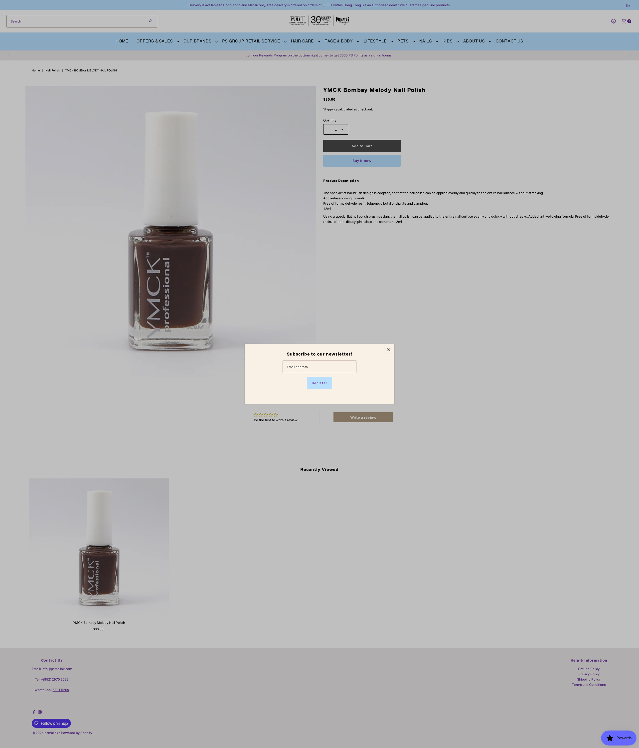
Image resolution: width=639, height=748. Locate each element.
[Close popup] (388, 349)
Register (319, 383)
